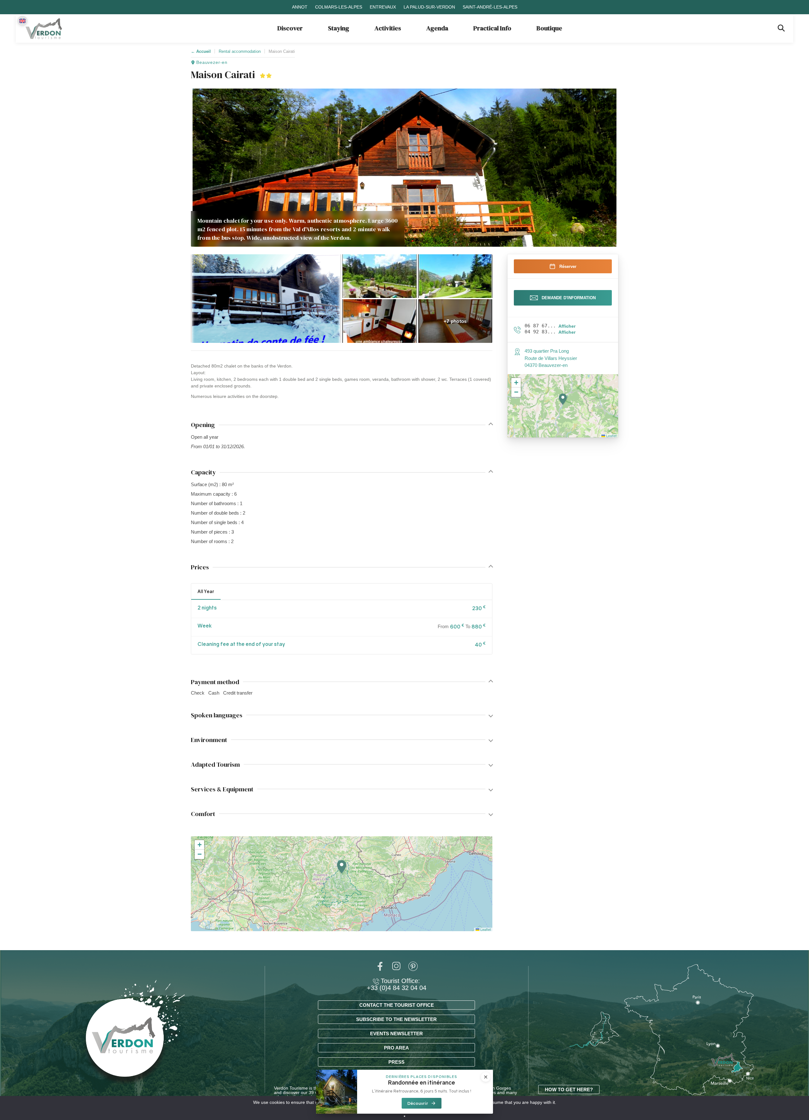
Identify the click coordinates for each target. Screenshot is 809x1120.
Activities (387, 28)
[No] (404, 1116)
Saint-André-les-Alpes (490, 6)
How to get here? (569, 1089)
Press (396, 1062)
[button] (266, 298)
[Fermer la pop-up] (485, 1077)
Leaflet (485, 929)
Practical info (492, 28)
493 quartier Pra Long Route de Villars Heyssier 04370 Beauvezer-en (551, 358)
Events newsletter (396, 1033)
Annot (299, 6)
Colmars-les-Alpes (338, 6)
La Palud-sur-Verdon (429, 6)
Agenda (437, 28)
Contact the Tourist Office (396, 1005)
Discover (290, 28)
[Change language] (22, 21)
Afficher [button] (566, 326)
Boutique (549, 28)
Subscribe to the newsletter (396, 1019)
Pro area (396, 1047)
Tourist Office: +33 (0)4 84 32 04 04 (396, 984)
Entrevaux (383, 6)
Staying (338, 28)
